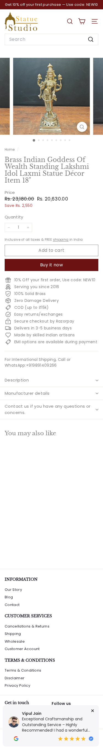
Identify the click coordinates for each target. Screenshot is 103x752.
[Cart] (81, 21)
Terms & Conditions (23, 670)
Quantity (14, 217)
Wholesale (15, 641)
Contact (12, 604)
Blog (9, 597)
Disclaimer (15, 678)
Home (10, 149)
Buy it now (51, 265)
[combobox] (51, 39)
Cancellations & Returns (27, 626)
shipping (61, 239)
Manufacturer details (27, 393)
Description (17, 380)
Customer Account (22, 648)
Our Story (13, 589)
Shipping (13, 633)
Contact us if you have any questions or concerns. (48, 409)
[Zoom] (82, 127)
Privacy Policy (17, 685)
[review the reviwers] (16, 738)
